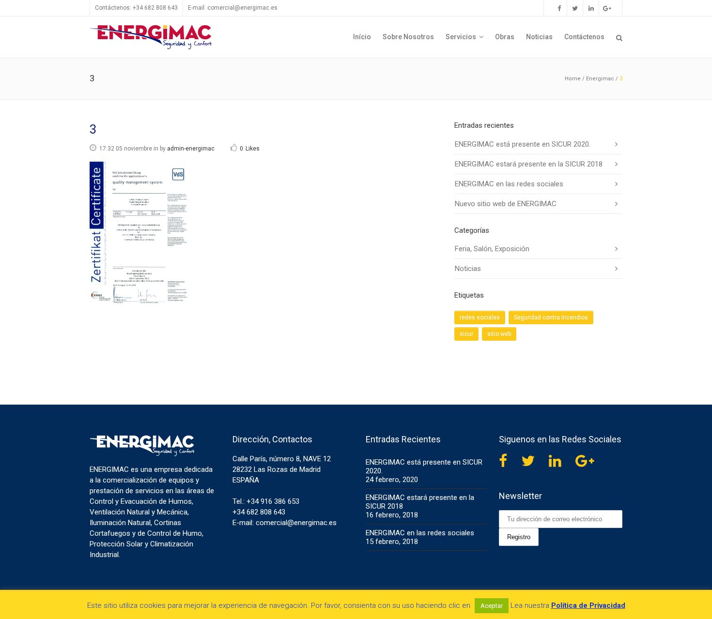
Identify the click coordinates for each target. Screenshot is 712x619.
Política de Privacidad (588, 605)
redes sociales (480, 317)
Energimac (600, 78)
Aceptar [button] (491, 605)
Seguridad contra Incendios (551, 317)
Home (573, 78)
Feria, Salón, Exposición (492, 248)
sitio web (499, 334)
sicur (466, 334)
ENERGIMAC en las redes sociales (509, 184)
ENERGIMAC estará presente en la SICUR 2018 (529, 164)
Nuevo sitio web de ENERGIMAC (506, 203)
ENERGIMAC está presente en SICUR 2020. (522, 144)
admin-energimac (191, 148)
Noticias (468, 268)
